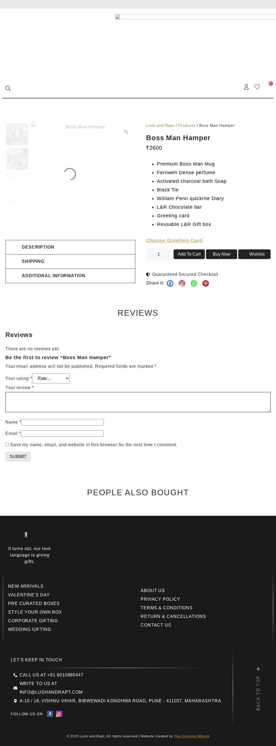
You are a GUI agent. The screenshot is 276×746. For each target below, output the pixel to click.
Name (13, 422)
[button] (70, 247)
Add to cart (189, 254)
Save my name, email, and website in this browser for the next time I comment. (93, 444)
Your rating (18, 378)
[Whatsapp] (194, 283)
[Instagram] (182, 283)
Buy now (221, 254)
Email (13, 433)
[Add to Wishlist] (254, 254)
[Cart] (268, 86)
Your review (19, 387)
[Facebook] (170, 283)
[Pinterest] (205, 283)
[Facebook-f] (50, 714)
